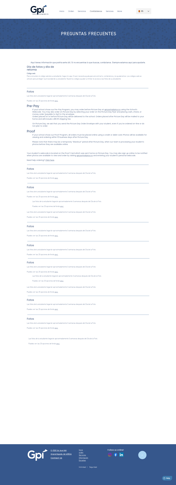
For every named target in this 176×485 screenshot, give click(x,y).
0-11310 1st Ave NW (59, 450)
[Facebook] (115, 454)
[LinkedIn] (121, 454)
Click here (49, 160)
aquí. (56, 101)
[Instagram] (110, 454)
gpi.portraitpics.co (112, 109)
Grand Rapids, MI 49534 (61, 454)
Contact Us (56, 457)
